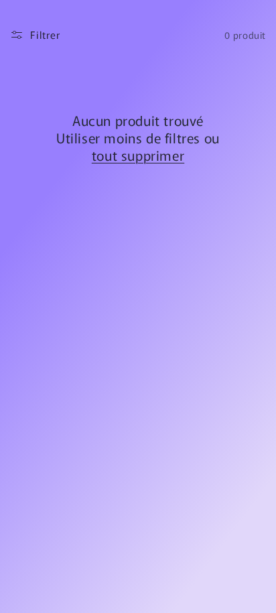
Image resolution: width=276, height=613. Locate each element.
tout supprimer (138, 155)
